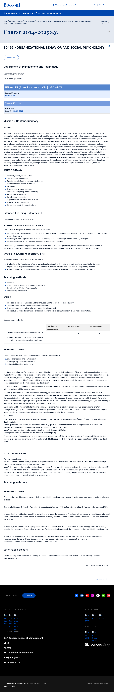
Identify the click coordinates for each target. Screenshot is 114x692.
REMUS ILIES (10, 95)
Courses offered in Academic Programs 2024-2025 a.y (72, 21)
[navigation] (57, 13)
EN (95, 5)
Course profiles (29, 21)
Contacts (29, 595)
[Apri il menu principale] (109, 5)
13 (22, 79)
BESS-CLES (11, 57)
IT (100, 5)
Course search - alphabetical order (15, 24)
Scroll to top (100, 579)
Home (6, 21)
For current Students (16, 21)
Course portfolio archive (44, 21)
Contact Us (104, 22)
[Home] (12, 5)
